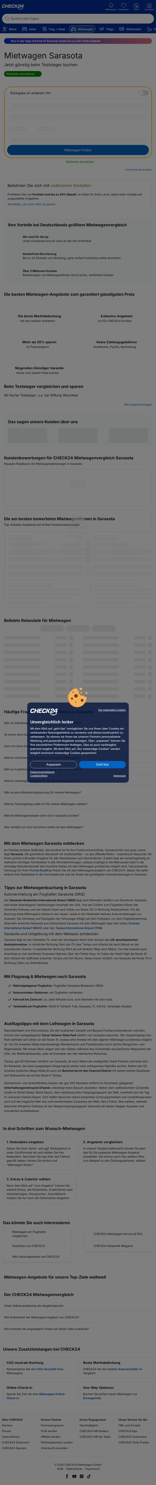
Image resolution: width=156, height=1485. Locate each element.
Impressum (120, 775)
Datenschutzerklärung (42, 772)
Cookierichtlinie (39, 775)
